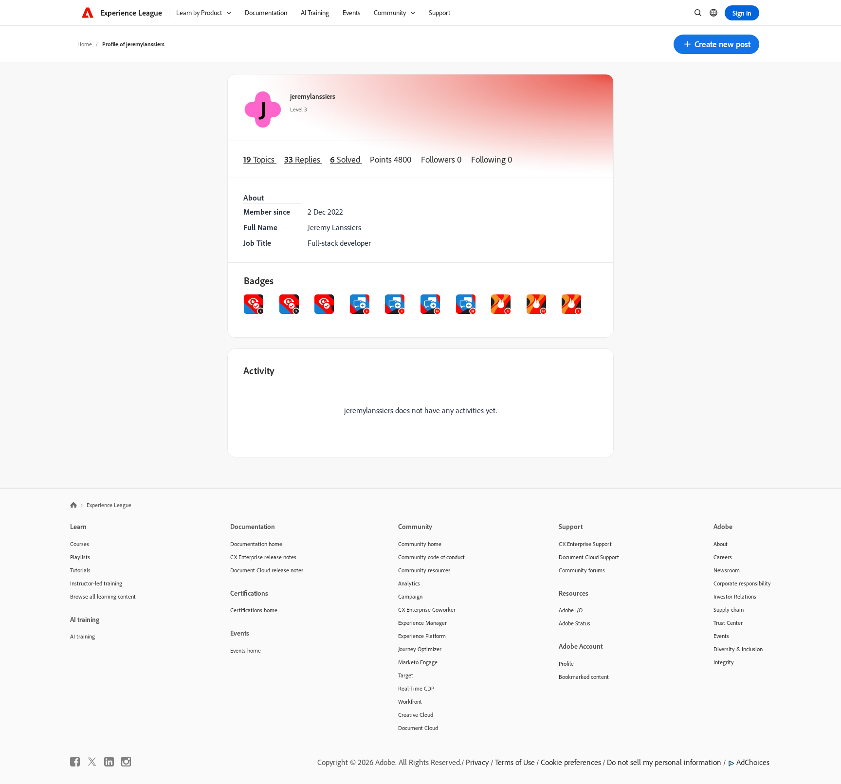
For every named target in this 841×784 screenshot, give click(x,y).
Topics (259, 159)
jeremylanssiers (312, 96)
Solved (346, 159)
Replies (303, 159)
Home (84, 44)
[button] (716, 44)
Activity (258, 371)
